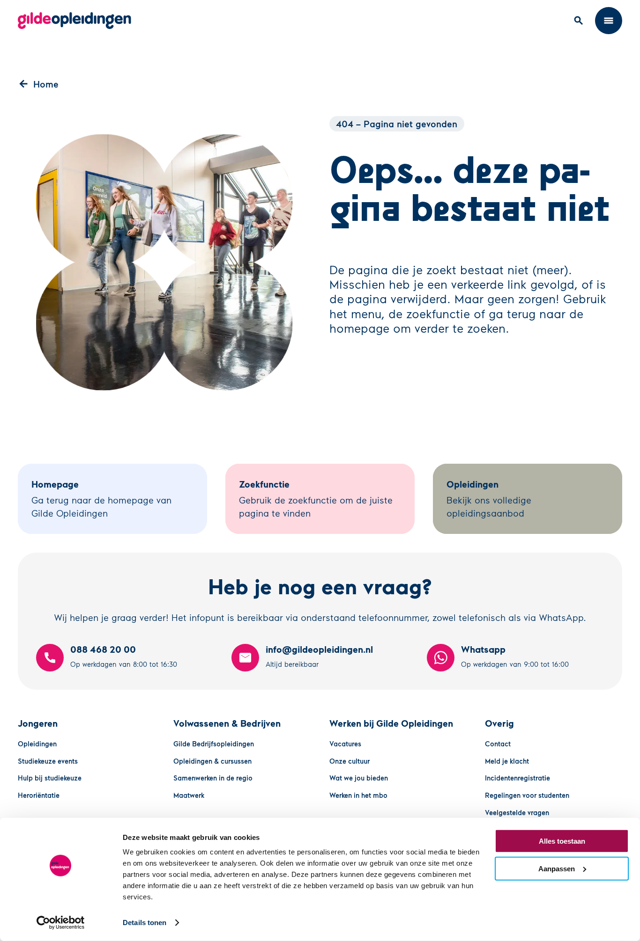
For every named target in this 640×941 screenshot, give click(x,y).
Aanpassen (556, 868)
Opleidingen (37, 743)
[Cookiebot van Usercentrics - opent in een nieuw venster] (61, 923)
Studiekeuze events (48, 761)
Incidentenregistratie (517, 777)
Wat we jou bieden (358, 777)
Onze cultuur (349, 761)
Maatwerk (188, 795)
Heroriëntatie (39, 795)
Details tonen (144, 922)
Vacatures (345, 743)
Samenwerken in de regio (213, 777)
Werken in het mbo (358, 795)
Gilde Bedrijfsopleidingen (213, 743)
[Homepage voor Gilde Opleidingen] (74, 20)
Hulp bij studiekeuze (50, 777)
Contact (498, 743)
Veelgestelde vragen (517, 812)
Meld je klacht (507, 761)
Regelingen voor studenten (527, 795)
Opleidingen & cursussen (212, 761)
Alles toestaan (562, 841)
